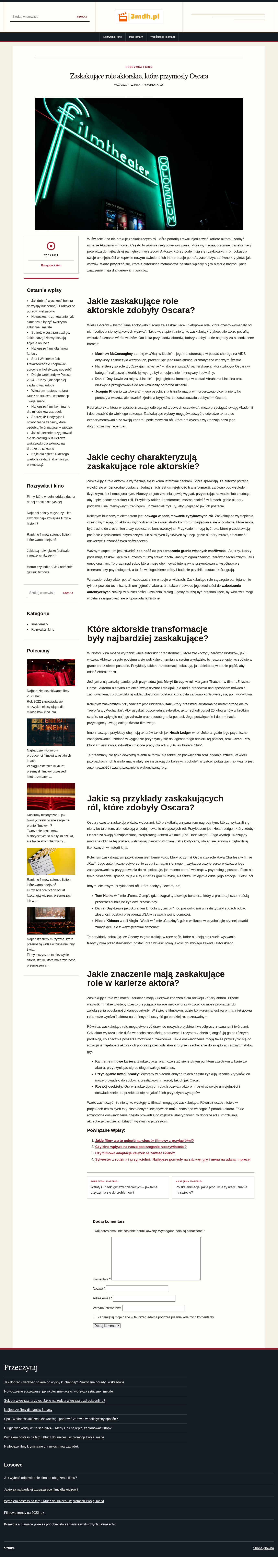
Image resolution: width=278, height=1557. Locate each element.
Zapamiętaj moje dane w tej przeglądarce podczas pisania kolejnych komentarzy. (156, 1317)
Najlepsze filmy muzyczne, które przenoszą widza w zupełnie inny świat (51, 944)
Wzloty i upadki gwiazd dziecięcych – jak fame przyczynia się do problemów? (124, 1187)
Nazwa (99, 1288)
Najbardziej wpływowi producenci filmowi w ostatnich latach (49, 756)
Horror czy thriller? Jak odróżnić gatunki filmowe (49, 569)
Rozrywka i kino (112, 36)
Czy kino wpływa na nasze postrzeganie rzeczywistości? (141, 1147)
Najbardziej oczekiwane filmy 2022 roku (48, 693)
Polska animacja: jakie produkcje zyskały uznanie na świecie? (211, 1187)
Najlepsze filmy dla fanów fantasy (28, 1409)
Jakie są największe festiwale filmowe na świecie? (48, 553)
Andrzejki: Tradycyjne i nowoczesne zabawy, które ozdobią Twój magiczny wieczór (50, 422)
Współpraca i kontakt (162, 36)
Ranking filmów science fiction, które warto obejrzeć (49, 537)
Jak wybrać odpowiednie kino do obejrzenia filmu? (40, 1478)
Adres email (102, 1298)
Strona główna (263, 1548)
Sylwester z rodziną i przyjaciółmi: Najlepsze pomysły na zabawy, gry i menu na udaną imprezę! (173, 1159)
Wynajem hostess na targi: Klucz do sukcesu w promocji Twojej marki (48, 396)
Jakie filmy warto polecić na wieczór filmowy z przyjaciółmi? (144, 1141)
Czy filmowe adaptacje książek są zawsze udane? (135, 1153)
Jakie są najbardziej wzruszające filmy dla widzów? (41, 1489)
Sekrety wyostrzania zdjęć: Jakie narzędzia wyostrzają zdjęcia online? (48, 338)
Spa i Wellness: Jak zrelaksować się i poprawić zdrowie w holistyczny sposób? (49, 364)
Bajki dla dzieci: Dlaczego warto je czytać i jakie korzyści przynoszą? (48, 459)
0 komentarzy (154, 85)
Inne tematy (136, 36)
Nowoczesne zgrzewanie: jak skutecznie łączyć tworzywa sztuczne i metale (50, 322)
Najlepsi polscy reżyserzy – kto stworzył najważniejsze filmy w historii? (49, 518)
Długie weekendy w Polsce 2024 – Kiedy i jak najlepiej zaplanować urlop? (49, 380)
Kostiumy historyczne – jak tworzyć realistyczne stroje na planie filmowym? (48, 820)
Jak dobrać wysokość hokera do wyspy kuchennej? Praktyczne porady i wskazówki (51, 306)
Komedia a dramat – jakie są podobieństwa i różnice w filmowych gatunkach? (60, 1524)
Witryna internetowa (107, 1308)
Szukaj (82, 16)
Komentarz (102, 1279)
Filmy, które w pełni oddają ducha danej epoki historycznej (51, 499)
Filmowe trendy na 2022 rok (24, 1512)
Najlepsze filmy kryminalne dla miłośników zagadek (41, 1446)
